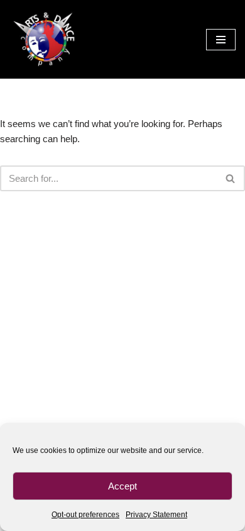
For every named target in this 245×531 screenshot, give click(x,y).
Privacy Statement (156, 514)
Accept (122, 486)
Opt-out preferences (85, 514)
